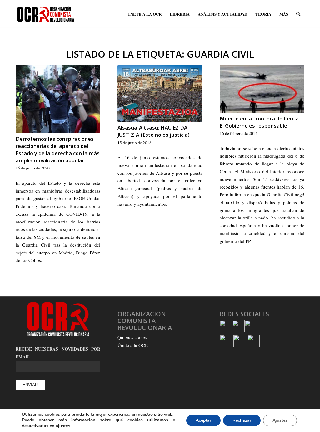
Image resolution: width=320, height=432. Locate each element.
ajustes (63, 426)
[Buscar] (298, 14)
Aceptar (203, 420)
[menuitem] (144, 14)
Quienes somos (132, 337)
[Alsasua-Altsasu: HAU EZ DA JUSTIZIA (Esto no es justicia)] (160, 93)
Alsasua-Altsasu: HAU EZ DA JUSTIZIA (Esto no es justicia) (154, 131)
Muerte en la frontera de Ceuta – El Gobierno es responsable (261, 122)
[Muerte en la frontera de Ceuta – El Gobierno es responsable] (262, 89)
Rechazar (241, 420)
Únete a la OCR (133, 345)
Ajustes (280, 420)
